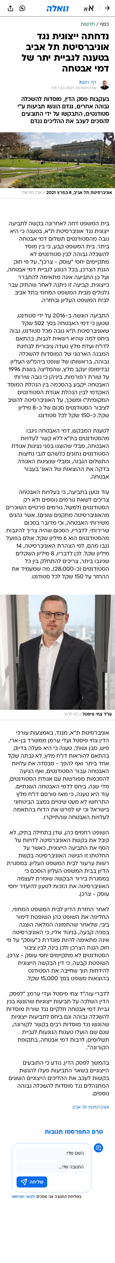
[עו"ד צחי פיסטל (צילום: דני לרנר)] (57, 657)
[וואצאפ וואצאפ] (22, 8)
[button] (89, 8)
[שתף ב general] (10, 8)
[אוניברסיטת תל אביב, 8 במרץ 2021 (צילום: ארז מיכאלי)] (57, 165)
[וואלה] (58, 8)
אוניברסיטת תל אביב (90, 1107)
